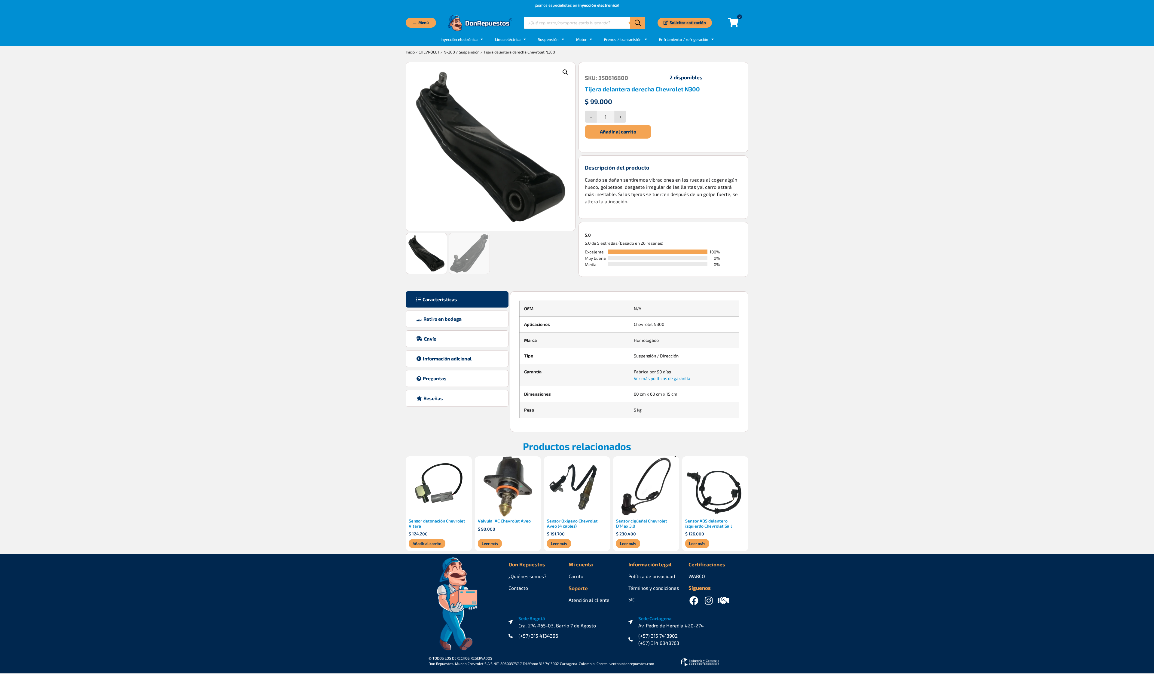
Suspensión (548, 39)
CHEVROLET (429, 52)
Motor (581, 39)
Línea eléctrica (508, 39)
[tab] (457, 299)
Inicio (410, 52)
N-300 (449, 52)
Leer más (490, 543)
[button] (565, 72)
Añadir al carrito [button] (427, 543)
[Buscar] (637, 23)
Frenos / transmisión (623, 39)
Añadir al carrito (618, 131)
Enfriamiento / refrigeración (683, 39)
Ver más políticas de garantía (662, 378)
